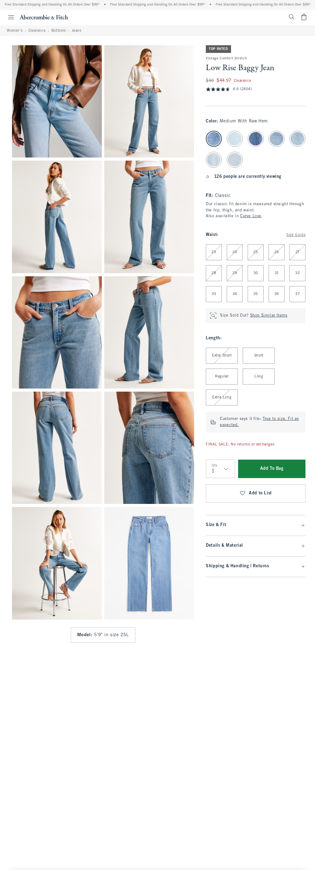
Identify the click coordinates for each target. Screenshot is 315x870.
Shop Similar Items (269, 315)
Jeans (77, 31)
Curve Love (250, 216)
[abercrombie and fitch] (44, 17)
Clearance (37, 31)
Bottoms (58, 31)
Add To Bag (272, 469)
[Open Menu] (8, 17)
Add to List (260, 493)
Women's (14, 31)
